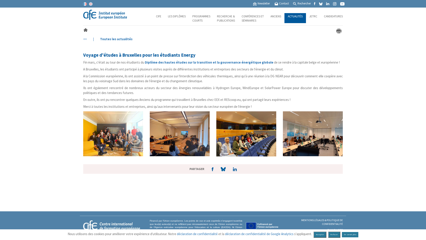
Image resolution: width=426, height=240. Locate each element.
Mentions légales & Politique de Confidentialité (322, 222)
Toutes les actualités (116, 39)
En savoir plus (350, 235)
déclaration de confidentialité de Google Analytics (259, 234)
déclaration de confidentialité (197, 234)
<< (85, 39)
